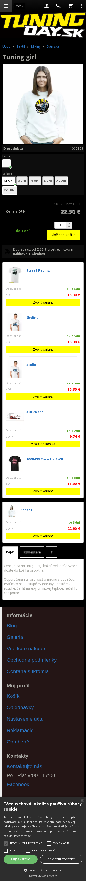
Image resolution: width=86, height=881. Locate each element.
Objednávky (20, 707)
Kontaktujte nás (24, 766)
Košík (13, 696)
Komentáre (32, 552)
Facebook (18, 784)
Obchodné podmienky (32, 660)
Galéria (15, 637)
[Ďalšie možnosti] (81, 6)
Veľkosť (7, 174)
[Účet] (47, 6)
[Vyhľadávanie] (58, 6)
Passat (26, 510)
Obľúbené (18, 741)
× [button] (82, 801)
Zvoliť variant (43, 302)
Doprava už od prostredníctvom (43, 251)
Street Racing (38, 270)
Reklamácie (20, 730)
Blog (12, 625)
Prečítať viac (22, 836)
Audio (31, 364)
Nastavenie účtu (25, 718)
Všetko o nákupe (26, 648)
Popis (10, 552)
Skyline (32, 317)
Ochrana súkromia (28, 671)
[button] (43, 870)
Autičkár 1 (35, 412)
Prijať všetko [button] (21, 859)
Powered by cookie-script (43, 876)
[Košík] (70, 6)
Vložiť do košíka (63, 234)
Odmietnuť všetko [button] (61, 859)
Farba (6, 156)
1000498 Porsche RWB (44, 459)
